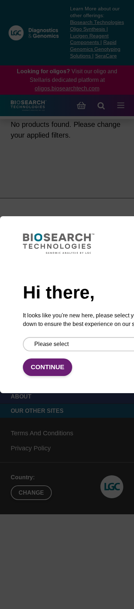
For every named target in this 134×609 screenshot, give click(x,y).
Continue (47, 367)
